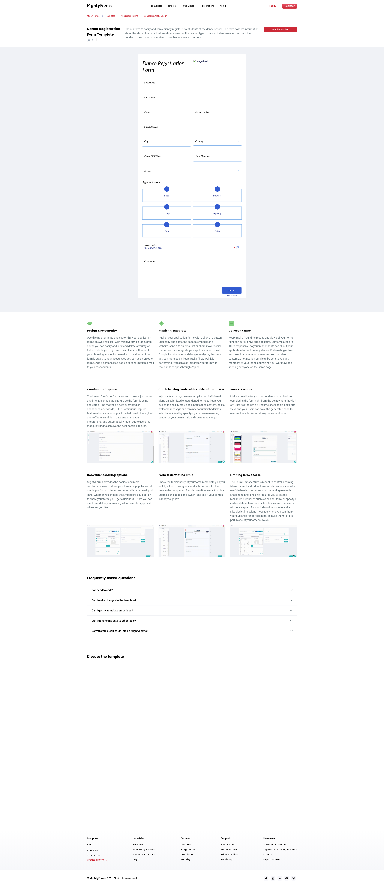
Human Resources (144, 854)
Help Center (228, 844)
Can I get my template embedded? (112, 610)
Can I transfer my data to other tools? (114, 620)
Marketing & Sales (144, 849)
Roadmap (226, 859)
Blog (89, 844)
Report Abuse (271, 859)
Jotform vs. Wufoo (274, 844)
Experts (267, 854)
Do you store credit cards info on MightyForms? (120, 630)
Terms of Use (229, 849)
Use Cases (188, 6)
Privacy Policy (229, 854)
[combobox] (198, 113)
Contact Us (93, 855)
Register (290, 6)
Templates (156, 6)
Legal (136, 859)
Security (185, 859)
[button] (173, 6)
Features (185, 844)
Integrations (208, 6)
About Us (92, 850)
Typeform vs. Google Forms (280, 849)
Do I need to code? (103, 590)
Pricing (222, 6)
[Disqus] (192, 700)
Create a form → (97, 860)
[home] (99, 6)
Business (138, 844)
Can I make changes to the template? (114, 600)
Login (272, 6)
